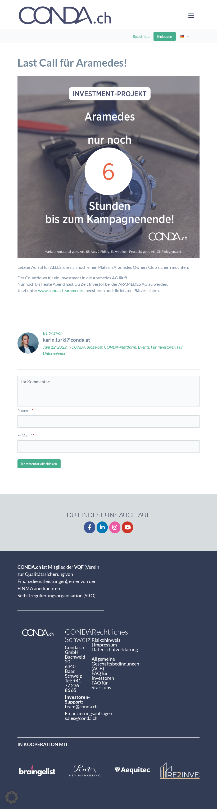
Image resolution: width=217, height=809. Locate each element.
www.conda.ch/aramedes (61, 290)
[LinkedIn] (102, 527)
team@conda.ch (81, 706)
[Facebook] (89, 527)
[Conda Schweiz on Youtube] (127, 527)
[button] (11, 797)
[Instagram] (115, 527)
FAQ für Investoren (103, 675)
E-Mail (23, 435)
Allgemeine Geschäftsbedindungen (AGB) (115, 663)
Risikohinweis (106, 640)
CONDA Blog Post (86, 346)
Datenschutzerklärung (115, 649)
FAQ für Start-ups (101, 685)
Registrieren (142, 36)
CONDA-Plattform (120, 346)
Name (22, 410)
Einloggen (164, 36)
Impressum (105, 645)
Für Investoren (163, 346)
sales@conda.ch (81, 718)
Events (143, 346)
